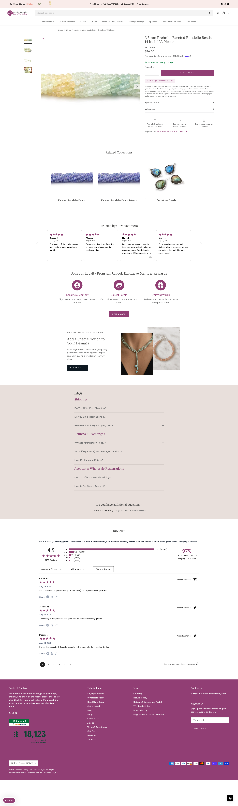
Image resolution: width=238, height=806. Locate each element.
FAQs (90, 714)
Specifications (152, 102)
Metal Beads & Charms (112, 21)
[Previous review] (37, 244)
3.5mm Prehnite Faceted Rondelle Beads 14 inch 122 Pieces (90, 30)
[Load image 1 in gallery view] (90, 85)
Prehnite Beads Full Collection (172, 131)
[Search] (209, 13)
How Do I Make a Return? (88, 460)
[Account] (218, 13)
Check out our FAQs (103, 510)
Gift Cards (92, 731)
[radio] (119, 549)
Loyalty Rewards (95, 694)
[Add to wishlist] (43, 37)
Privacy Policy (140, 710)
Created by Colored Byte (44, 770)
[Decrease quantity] (147, 72)
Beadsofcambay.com (23, 770)
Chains (94, 21)
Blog (89, 710)
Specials (153, 21)
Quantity (149, 67)
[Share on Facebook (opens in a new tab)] (47, 597)
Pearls (83, 21)
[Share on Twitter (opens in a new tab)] (52, 597)
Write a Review (103, 569)
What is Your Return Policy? (90, 442)
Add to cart (187, 72)
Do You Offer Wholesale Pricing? (92, 477)
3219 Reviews (54, 560)
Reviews (91, 735)
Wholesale (191, 21)
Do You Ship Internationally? (90, 416)
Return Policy (140, 698)
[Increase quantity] (157, 72)
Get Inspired (77, 368)
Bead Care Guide (95, 702)
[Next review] (201, 244)
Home (60, 30)
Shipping (137, 694)
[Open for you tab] (230, 798)
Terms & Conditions (97, 727)
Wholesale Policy (95, 698)
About (90, 723)
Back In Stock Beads (171, 21)
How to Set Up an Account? (89, 486)
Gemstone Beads (67, 21)
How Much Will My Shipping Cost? (93, 425)
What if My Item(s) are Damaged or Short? (98, 451)
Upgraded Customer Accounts (148, 714)
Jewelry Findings (136, 21)
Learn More (119, 314)
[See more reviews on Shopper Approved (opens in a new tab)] (56, 597)
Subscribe (200, 728)
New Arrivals (48, 21)
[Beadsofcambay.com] (18, 13)
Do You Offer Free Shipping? (90, 408)
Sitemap (91, 739)
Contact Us (93, 718)
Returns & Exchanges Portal (147, 702)
